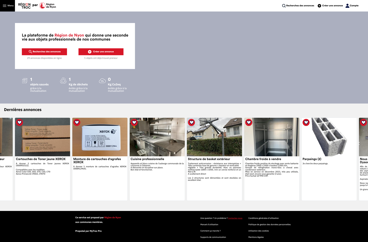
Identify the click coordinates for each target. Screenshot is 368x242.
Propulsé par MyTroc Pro (88, 231)
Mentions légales (256, 237)
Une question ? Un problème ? (221, 218)
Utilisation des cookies (258, 230)
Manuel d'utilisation (209, 224)
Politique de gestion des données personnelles (269, 224)
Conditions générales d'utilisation (263, 218)
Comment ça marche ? (210, 230)
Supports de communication (213, 237)
